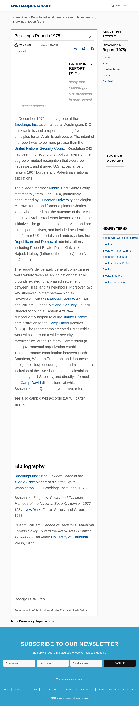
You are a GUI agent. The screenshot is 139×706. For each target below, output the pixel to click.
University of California (69, 537)
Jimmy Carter (74, 317)
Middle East (58, 188)
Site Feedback (51, 690)
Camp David (58, 323)
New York (32, 510)
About (111, 69)
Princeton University (56, 200)
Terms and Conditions (112, 690)
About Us (20, 690)
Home (6, 690)
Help (34, 690)
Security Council (53, 148)
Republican (23, 242)
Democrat (49, 242)
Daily (133, 690)
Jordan (24, 259)
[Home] (31, 5)
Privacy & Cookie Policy (79, 690)
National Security (61, 299)
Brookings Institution (31, 124)
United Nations (26, 148)
